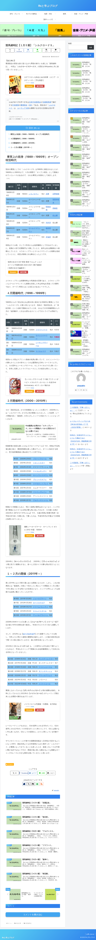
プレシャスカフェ (40, 479)
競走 (25, 105)
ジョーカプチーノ (39, 599)
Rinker (32, 82)
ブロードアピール (40, 459)
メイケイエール (44, 684)
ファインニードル (45, 667)
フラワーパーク (41, 330)
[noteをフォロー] (33, 784)
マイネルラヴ (41, 351)
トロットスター (39, 463)
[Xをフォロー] (28, 784)
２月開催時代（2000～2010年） (23, 143)
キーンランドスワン (40, 475)
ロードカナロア (39, 603)
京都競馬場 (47, 102)
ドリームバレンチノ (40, 607)
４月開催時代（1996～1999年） (23, 139)
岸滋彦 (48, 237)
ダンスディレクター (46, 659)
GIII (30, 105)
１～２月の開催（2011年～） (21, 147)
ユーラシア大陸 (23, 108)
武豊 (47, 194)
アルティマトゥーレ (40, 500)
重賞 (22, 105)
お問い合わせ (90, 934)
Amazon (29, 86)
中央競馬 (15, 105)
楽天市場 (40, 86)
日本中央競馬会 (35, 102)
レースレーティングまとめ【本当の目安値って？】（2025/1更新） (80, 424)
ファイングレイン (40, 492)
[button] (46, 50)
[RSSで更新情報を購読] (41, 784)
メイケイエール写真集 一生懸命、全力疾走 (40, 704)
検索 (70, 43)
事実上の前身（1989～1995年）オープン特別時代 (29, 134)
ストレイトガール (39, 611)
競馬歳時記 (10, 764)
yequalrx (81, 386)
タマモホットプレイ (40, 484)
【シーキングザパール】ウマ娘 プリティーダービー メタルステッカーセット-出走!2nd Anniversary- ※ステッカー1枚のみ (41, 382)
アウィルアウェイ (45, 675)
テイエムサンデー (40, 471)
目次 (31, 128)
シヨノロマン (34, 194)
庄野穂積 (55, 194)
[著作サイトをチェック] (24, 784)
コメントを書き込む (32, 914)
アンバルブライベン (40, 615)
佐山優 (55, 215)
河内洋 (48, 223)
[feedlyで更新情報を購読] (37, 784)
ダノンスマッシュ (45, 671)
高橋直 (55, 208)
